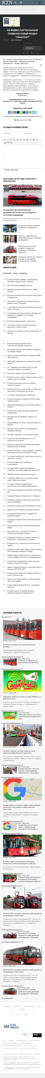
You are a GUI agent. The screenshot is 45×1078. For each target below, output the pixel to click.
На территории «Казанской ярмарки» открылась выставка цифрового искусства (23, 469)
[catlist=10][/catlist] (19, 636)
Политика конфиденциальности (12, 1045)
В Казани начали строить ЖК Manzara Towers (24, 506)
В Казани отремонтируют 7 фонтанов (21, 321)
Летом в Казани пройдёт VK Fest (19, 285)
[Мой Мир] (15, 112)
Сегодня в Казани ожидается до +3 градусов (24, 496)
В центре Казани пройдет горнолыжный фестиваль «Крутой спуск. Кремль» (22, 281)
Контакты (11, 1040)
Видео (22, 1009)
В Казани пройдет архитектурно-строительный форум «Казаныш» (19, 345)
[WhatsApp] (30, 112)
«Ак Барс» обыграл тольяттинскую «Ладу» (23, 435)
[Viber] (27, 112)
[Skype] (33, 112)
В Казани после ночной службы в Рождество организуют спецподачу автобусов (24, 390)
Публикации (29, 1006)
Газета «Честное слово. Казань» (29, 1048)
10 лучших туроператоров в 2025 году (21, 395)
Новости (17, 1006)
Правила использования (10, 1043)
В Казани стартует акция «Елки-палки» (21, 373)
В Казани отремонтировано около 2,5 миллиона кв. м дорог (21, 440)
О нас (4, 1040)
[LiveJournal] (24, 112)
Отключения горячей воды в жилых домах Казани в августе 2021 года (23, 562)
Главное (7, 1006)
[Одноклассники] (12, 112)
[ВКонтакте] (9, 112)
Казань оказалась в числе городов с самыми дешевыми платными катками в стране (24, 451)
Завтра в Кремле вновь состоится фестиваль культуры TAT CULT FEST (24, 568)
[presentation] (4, 140)
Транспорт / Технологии (29, 48)
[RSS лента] (31, 2)
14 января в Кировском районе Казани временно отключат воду (22, 326)
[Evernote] (21, 112)
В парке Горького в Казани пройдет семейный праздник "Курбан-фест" (20, 592)
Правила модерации (26, 1043)
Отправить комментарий (11, 169)
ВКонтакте (31, 99)
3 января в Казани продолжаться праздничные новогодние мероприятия (22, 485)
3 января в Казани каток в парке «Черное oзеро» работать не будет (22, 479)
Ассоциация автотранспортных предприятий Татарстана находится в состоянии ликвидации (24, 315)
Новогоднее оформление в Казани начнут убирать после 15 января (23, 302)
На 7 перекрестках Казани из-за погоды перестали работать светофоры (22, 368)
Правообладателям (30, 1045)
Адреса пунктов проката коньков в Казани (23, 510)
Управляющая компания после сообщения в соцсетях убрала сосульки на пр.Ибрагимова (24, 556)
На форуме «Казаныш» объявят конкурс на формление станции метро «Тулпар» (23, 538)
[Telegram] (35, 112)
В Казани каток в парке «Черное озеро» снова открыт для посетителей (24, 378)
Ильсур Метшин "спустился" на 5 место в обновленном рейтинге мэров (22, 532)
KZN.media (6, 40)
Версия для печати (22, 120)
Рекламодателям (21, 1040)
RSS (11, 101)
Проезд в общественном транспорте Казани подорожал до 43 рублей (23, 445)
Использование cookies (10, 1048)
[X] (18, 112)
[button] (4, 140)
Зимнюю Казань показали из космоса (21, 474)
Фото (39, 1006)
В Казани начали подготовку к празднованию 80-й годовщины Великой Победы (24, 550)
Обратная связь (34, 1040)
